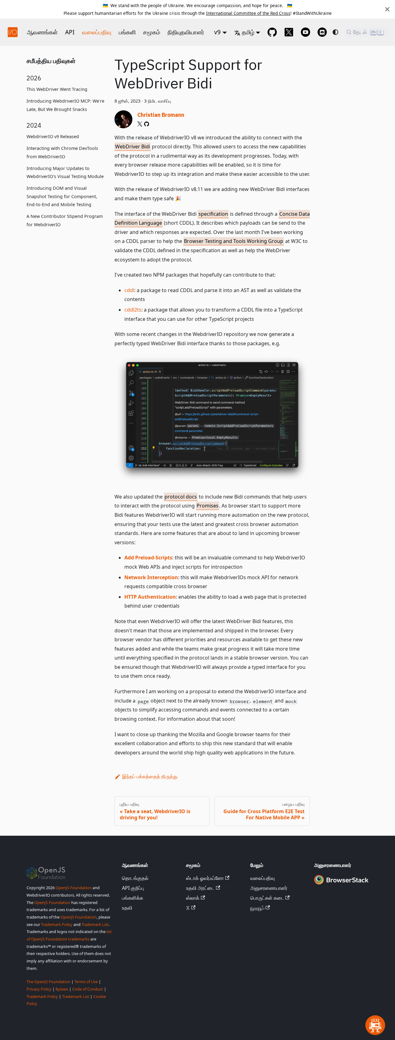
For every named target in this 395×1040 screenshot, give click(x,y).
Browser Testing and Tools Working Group (233, 241)
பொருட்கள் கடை (267, 897)
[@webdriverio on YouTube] (305, 32)
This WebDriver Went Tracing (57, 89)
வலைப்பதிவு (96, 32)
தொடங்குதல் (135, 878)
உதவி (127, 907)
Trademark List (95, 924)
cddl (129, 290)
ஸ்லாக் (192, 897)
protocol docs (180, 496)
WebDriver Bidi (132, 146)
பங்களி (127, 32)
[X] (139, 123)
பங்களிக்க (132, 897)
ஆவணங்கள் (42, 32)
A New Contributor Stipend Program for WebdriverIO (65, 221)
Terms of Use (86, 981)
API (70, 32)
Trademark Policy (57, 924)
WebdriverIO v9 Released (53, 137)
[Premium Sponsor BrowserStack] (341, 884)
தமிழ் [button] (248, 32)
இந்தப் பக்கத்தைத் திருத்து (149, 776)
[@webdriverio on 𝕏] (289, 32)
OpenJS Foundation (74, 887)
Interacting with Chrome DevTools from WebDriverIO (62, 153)
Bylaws (62, 989)
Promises (207, 505)
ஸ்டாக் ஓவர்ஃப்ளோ (205, 878)
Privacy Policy (39, 989)
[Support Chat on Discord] (322, 32)
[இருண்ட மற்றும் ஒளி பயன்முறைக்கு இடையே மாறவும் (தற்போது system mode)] (335, 32)
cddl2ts (132, 309)
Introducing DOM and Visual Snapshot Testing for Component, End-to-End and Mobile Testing (62, 196)
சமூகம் (151, 32)
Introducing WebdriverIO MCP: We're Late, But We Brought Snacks (65, 105)
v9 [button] (217, 32)
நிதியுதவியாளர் (186, 32)
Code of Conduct (87, 989)
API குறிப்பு (133, 888)
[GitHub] (146, 123)
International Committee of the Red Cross (248, 13)
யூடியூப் (257, 907)
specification (213, 213)
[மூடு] (387, 9)
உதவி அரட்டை (200, 888)
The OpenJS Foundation (48, 981)
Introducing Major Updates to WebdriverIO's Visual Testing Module (65, 172)
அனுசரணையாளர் (268, 888)
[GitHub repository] (272, 32)
